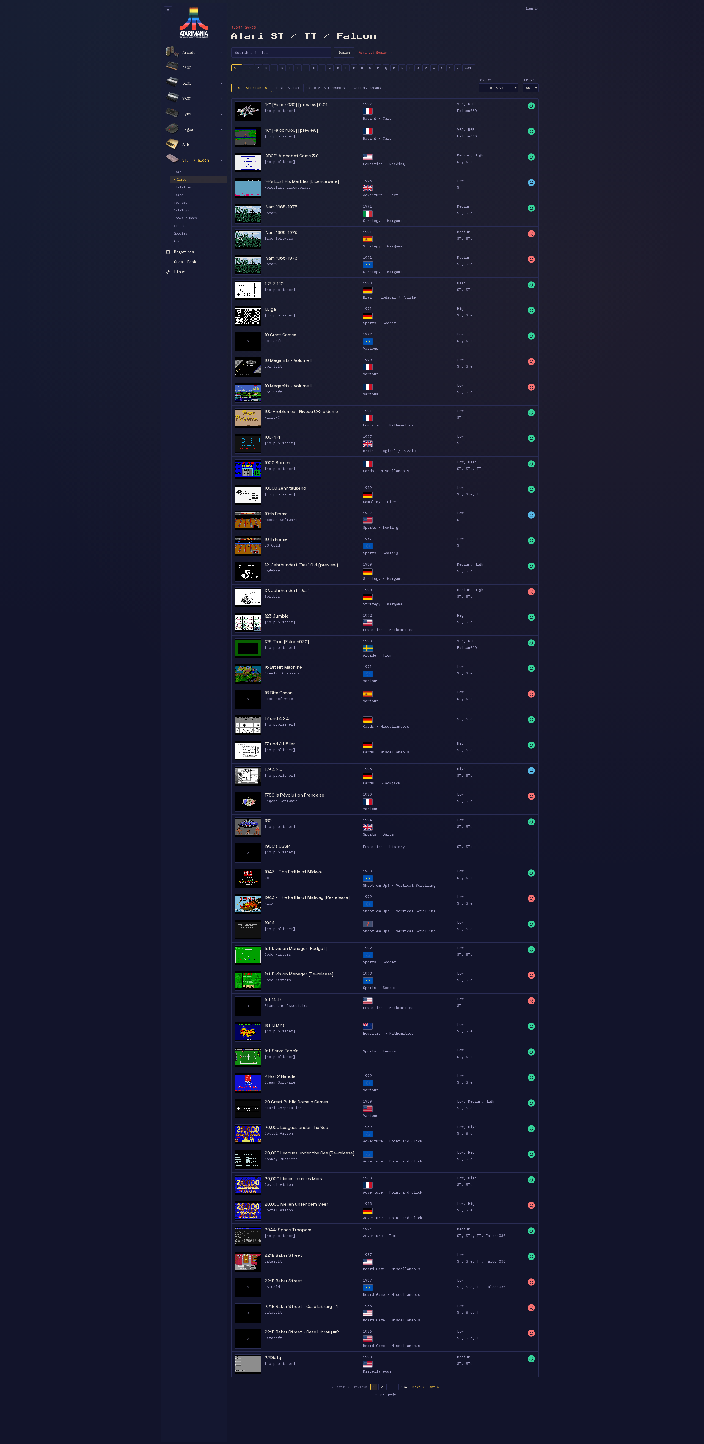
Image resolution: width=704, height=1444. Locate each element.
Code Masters (278, 954)
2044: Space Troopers (288, 1230)
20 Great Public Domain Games (296, 1102)
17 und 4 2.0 (277, 718)
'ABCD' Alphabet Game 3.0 (292, 156)
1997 (367, 104)
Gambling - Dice (379, 502)
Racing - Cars (377, 118)
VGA (460, 104)
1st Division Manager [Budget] (296, 948)
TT (479, 468)
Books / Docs (185, 218)
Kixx (269, 903)
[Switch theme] (168, 10)
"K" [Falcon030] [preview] (291, 130)
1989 (367, 487)
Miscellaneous (377, 1371)
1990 (367, 283)
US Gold (272, 545)
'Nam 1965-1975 (281, 207)
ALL (237, 68)
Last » (433, 1387)
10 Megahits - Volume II (288, 360)
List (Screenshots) (251, 88)
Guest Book (185, 262)
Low (460, 180)
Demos (178, 195)
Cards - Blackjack (381, 783)
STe (469, 161)
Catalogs (181, 210)
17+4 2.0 (273, 769)
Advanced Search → (375, 52)
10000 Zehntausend (285, 488)
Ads (177, 241)
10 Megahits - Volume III (288, 386)
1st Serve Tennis (281, 1051)
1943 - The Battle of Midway (294, 872)
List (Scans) (287, 88)
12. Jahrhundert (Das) (287, 590)
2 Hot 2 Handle (280, 1076)
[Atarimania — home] (193, 22)
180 (268, 820)
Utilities (182, 187)
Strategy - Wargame (383, 220)
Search (344, 52)
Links (179, 271)
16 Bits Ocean (279, 693)
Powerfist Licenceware (288, 187)
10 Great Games (280, 335)
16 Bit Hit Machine (283, 667)
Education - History (384, 846)
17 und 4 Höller (280, 744)
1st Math (273, 999)
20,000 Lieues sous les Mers (293, 1178)
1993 (367, 180)
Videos (179, 226)
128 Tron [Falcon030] (287, 641)
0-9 (248, 68)
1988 (367, 871)
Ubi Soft (273, 340)
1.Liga (270, 309)
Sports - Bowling (380, 527)
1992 (367, 334)
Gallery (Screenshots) (326, 88)
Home (178, 172)
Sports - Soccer (379, 323)
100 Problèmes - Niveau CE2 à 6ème (301, 411)
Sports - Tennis (379, 1051)
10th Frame (276, 514)
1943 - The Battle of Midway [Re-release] (307, 897)
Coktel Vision (279, 1133)
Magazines (184, 252)
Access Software (281, 519)
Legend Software (281, 801)
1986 (367, 1306)
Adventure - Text (380, 195)
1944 (269, 923)
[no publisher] (280, 110)
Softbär (272, 571)
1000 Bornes (277, 462)
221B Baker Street (283, 1255)
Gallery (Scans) (368, 88)
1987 (367, 513)
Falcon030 (467, 110)
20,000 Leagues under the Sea (296, 1127)
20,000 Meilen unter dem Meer (296, 1204)
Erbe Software (279, 238)
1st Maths (275, 1025)
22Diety (273, 1357)
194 (404, 1387)
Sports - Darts (378, 834)
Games (180, 179)
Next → (418, 1387)
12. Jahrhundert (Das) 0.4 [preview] (301, 565)
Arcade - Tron (377, 655)
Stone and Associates (287, 1005)
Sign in (532, 8)
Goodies (180, 233)
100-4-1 (272, 437)
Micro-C (272, 417)
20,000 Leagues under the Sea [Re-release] (309, 1153)
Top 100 (180, 202)
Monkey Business (281, 1159)
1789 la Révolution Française (294, 795)
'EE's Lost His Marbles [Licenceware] (302, 181)
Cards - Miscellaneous (386, 471)
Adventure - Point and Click (392, 1141)
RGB (471, 104)
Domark (271, 213)
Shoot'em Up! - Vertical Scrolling (399, 885)
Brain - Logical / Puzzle (389, 297)
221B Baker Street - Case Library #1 (301, 1306)
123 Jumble (276, 616)
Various (370, 348)
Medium (463, 155)
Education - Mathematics (388, 425)
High (479, 155)
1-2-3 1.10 (274, 283)
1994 (367, 820)
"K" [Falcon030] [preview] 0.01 (296, 105)
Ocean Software (280, 1082)
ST (459, 161)
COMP (468, 68)
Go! (268, 877)
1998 (367, 641)
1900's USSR (277, 846)
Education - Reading (384, 164)
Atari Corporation (283, 1108)
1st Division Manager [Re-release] (299, 974)
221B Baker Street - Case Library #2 (302, 1332)
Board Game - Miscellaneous (391, 1269)
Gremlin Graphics (282, 673)
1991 (367, 206)
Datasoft (273, 1261)
